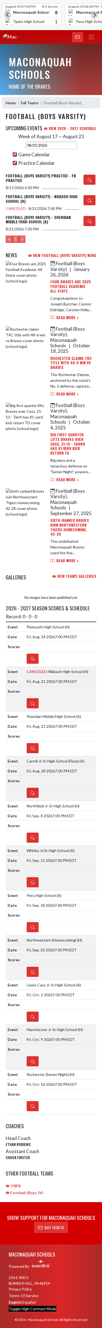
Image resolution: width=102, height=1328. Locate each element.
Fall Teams (30, 102)
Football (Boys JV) (26, 1192)
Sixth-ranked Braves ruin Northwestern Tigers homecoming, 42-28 (69, 527)
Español (29, 1302)
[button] (77, 37)
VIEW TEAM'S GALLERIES (76, 576)
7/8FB (15, 1185)
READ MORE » (67, 317)
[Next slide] (94, 15)
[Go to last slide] (7, 15)
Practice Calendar (36, 163)
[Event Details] (89, 180)
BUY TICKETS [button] (54, 1227)
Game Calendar (34, 154)
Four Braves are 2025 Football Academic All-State (70, 286)
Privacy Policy (20, 1289)
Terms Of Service (23, 1295)
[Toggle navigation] (91, 37)
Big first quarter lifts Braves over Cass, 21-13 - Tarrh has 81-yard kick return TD (67, 444)
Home (11, 102)
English (15, 1302)
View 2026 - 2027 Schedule (72, 128)
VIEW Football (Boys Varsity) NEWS (64, 255)
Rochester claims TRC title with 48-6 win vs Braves (71, 362)
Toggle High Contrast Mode (32, 1308)
